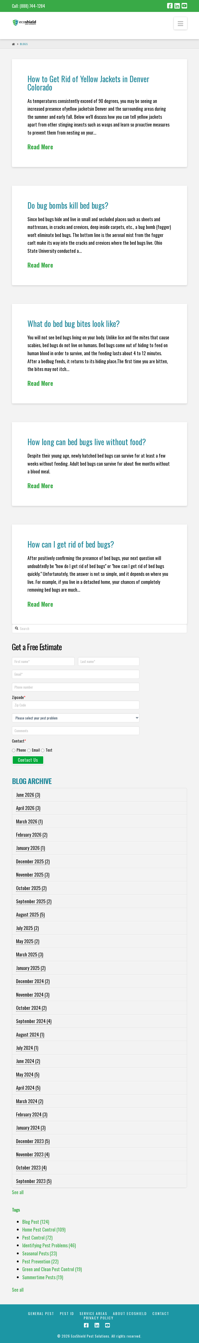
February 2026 (31, 834)
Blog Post (35, 1221)
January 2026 (30, 847)
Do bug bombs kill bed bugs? (67, 205)
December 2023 (33, 1141)
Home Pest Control (44, 1229)
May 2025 (27, 941)
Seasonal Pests (39, 1253)
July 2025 (27, 928)
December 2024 (33, 981)
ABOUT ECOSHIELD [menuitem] (130, 1313)
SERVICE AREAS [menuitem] (93, 1313)
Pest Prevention (40, 1261)
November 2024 (32, 994)
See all (18, 1192)
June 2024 (28, 1061)
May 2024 (27, 1074)
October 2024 (31, 1007)
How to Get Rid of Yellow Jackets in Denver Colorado (88, 83)
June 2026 (28, 794)
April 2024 (28, 1087)
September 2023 (34, 1181)
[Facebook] (170, 6)
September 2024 (34, 1021)
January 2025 (31, 967)
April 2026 (28, 808)
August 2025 (30, 914)
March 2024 (29, 1101)
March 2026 (29, 821)
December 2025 (33, 861)
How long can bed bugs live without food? (86, 441)
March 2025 (29, 954)
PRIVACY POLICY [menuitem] (98, 1318)
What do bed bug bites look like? (73, 323)
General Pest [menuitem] (41, 1313)
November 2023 (32, 1154)
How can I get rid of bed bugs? (70, 544)
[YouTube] (184, 6)
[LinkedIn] (177, 6)
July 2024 (27, 1047)
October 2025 (31, 888)
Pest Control (37, 1237)
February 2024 (31, 1114)
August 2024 (30, 1034)
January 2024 (31, 1127)
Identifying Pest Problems (49, 1245)
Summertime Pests (42, 1277)
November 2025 (32, 874)
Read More (40, 147)
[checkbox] (76, 749)
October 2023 (31, 1167)
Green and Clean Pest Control (52, 1269)
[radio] (19, 750)
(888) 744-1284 (32, 6)
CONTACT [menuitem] (160, 1313)
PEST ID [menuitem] (67, 1313)
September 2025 (34, 901)
